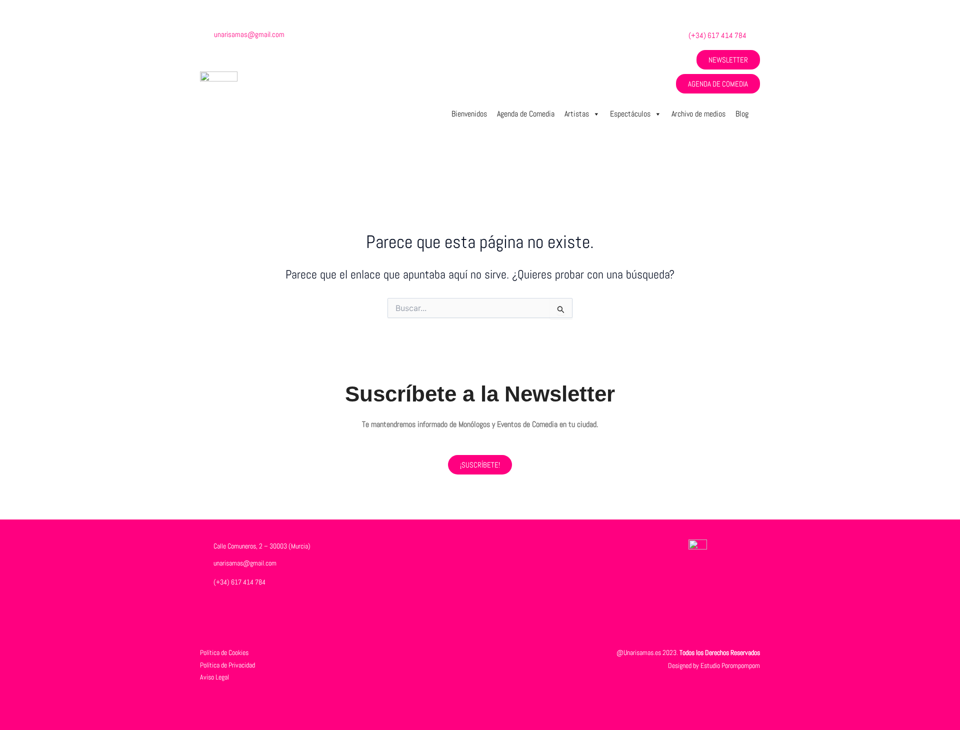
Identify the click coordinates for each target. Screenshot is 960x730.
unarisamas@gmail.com (249, 34)
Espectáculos (630, 113)
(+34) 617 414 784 (717, 35)
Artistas (576, 113)
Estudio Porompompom (730, 665)
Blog (742, 113)
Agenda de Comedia (525, 113)
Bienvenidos (469, 113)
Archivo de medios (699, 113)
